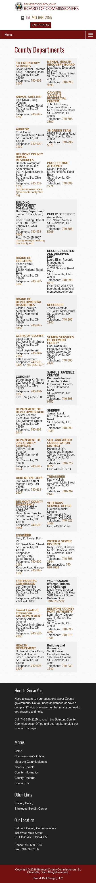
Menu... (10, 34)
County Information (27, 772)
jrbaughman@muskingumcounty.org (30, 242)
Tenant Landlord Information (27, 611)
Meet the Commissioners (31, 761)
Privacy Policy (24, 803)
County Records (25, 777)
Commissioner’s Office (29, 756)
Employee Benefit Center (31, 808)
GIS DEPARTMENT (29, 616)
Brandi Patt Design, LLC (48, 878)
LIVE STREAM (41, 25)
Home (18, 751)
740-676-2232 (56, 601)
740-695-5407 (35, 365)
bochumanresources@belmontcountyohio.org (30, 192)
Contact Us (22, 783)
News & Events (25, 767)
